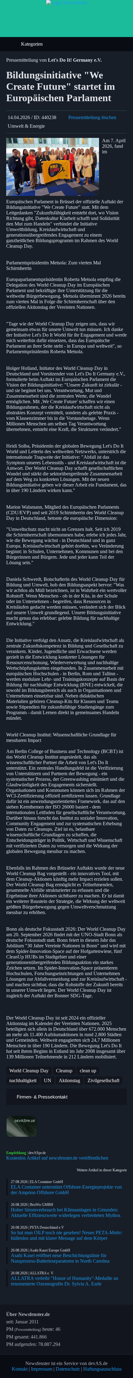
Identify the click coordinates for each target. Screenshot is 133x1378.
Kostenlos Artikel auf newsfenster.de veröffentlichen (57, 1158)
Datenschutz (68, 1369)
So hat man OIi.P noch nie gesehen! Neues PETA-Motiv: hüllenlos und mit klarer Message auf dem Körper (66, 1235)
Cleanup (64, 1070)
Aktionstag (69, 1080)
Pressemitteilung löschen (92, 117)
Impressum (41, 1369)
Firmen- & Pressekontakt (41, 1096)
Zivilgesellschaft (103, 1080)
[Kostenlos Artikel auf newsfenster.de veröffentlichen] (66, 1126)
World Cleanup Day (29, 1070)
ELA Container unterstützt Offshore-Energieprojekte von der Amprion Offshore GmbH (66, 1189)
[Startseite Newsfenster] (66, 2)
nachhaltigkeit (22, 1080)
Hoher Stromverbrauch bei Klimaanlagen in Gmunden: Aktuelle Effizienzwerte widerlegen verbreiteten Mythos (65, 1212)
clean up (88, 1070)
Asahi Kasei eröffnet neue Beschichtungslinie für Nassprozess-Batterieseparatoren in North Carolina (60, 1258)
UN (47, 1080)
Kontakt (20, 1369)
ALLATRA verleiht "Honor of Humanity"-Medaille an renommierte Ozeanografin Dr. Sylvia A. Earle (64, 1281)
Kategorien (32, 44)
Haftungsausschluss (102, 1369)
